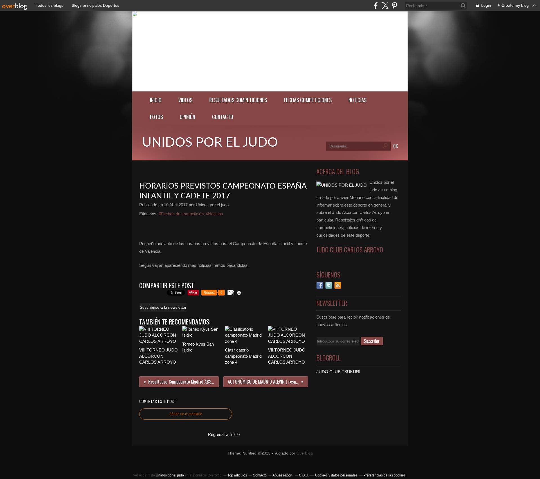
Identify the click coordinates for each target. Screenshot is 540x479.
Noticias (357, 100)
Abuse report (283, 475)
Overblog (304, 453)
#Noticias (214, 213)
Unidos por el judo (170, 475)
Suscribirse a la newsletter (163, 307)
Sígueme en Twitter (328, 285)
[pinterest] (394, 5)
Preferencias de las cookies (384, 475)
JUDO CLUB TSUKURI (338, 371)
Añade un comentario (185, 414)
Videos (185, 100)
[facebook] (375, 5)
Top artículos (237, 475)
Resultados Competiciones (238, 100)
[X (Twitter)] (385, 5)
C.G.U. (304, 475)
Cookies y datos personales (336, 475)
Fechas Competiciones (308, 100)
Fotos (156, 116)
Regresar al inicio (224, 434)
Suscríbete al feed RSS (337, 285)
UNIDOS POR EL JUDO (210, 142)
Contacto (222, 116)
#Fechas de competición (181, 213)
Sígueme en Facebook (319, 285)
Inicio (155, 100)
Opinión (187, 116)
